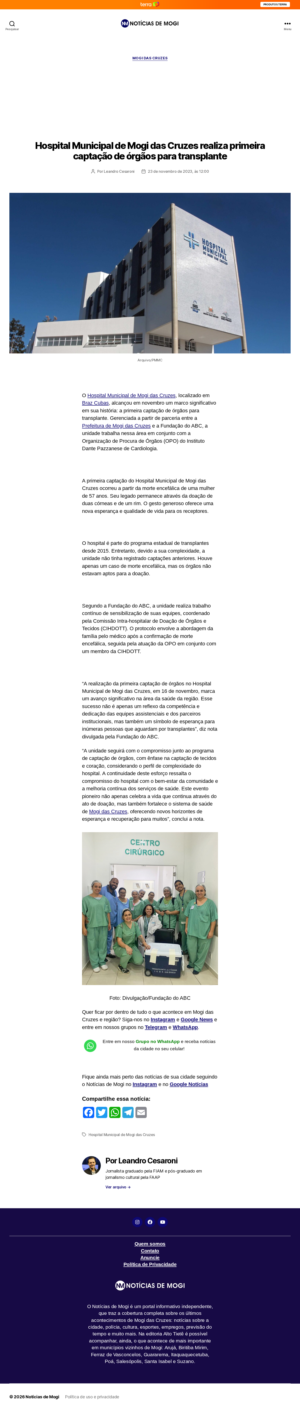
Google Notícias (189, 1084)
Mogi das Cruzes (108, 811)
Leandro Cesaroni (119, 171)
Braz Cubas (95, 403)
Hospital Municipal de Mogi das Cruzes (131, 395)
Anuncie (150, 1257)
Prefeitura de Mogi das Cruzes (116, 426)
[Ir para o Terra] (150, 4)
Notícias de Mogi (42, 1396)
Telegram (156, 1027)
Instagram (163, 1019)
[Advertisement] (150, 100)
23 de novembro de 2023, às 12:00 (178, 171)
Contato (150, 1250)
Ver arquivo (118, 1187)
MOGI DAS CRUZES (150, 58)
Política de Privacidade (150, 1264)
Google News (197, 1019)
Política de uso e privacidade (92, 1396)
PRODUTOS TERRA (275, 4)
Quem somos (150, 1243)
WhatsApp (185, 1027)
